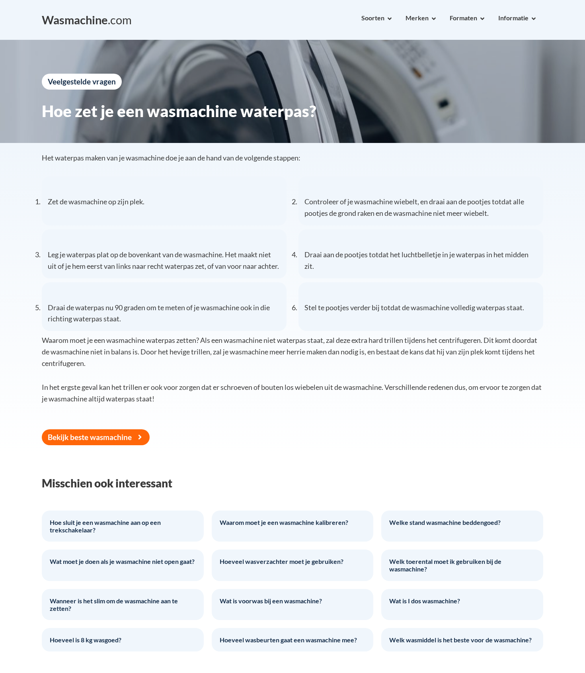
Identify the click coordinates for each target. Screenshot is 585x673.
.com (87, 20)
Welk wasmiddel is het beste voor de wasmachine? (460, 640)
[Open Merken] (434, 18)
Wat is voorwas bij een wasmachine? (271, 601)
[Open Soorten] (389, 18)
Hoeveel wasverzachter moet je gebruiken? (281, 561)
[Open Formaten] (482, 18)
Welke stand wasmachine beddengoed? (445, 522)
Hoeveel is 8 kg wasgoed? (85, 640)
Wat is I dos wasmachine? (424, 601)
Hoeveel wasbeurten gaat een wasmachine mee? (288, 640)
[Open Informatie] (533, 18)
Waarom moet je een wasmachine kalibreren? (284, 522)
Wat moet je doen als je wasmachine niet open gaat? (122, 561)
